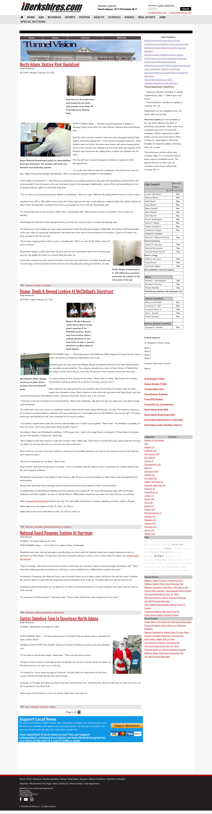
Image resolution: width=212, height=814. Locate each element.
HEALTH (99, 17)
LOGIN (161, 5)
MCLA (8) (148, 502)
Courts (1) (149, 461)
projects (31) (150, 516)
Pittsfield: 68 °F (128, 9)
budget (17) (149, 447)
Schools (83, 779)
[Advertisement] (168, 701)
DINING (129, 17)
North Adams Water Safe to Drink (159, 639)
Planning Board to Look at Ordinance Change (165, 598)
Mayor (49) (149, 499)
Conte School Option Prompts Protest (161, 615)
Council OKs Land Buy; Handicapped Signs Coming (167, 591)
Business (37, 779)
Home (22, 779)
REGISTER (169, 5)
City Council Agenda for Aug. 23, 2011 (161, 594)
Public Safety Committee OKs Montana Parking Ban (168, 622)
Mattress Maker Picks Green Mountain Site (163, 584)
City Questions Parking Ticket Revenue (162, 643)
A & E (29, 779)
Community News (51, 779)
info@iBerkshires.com (157, 12)
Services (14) (150, 527)
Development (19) (152, 464)
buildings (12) (150, 451)
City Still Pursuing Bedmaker (157, 601)
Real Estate (73, 779)
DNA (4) (148, 468)
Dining (63, 779)
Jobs (162, 17)
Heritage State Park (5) (154, 485)
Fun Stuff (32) (150, 478)
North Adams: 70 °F (109, 9)
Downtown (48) (151, 471)
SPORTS (70, 17)
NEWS (31, 17)
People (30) (149, 509)
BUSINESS (54, 17)
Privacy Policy (76, 783)
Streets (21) (149, 534)
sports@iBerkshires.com (180, 12)
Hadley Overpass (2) (153, 482)
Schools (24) (150, 523)
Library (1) (149, 496)
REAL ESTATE (146, 17)
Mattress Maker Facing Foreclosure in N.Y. (163, 580)
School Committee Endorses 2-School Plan (164, 636)
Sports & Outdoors (97, 779)
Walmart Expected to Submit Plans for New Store (166, 632)
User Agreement (91, 783)
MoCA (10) (149, 506)
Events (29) (149, 475)
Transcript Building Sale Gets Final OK (161, 611)
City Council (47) (152, 454)
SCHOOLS (114, 17)
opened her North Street (37, 501)
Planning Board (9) (153, 513)
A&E (41, 17)
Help (55, 783)
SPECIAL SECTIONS (32, 21)
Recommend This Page (40, 783)
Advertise (24, 783)
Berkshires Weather (116, 779)
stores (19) (149, 530)
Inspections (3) (151, 492)
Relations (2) (150, 520)
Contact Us (64, 783)
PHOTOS (84, 17)
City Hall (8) (149, 457)
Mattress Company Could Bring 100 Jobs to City (166, 587)
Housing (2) (149, 489)
